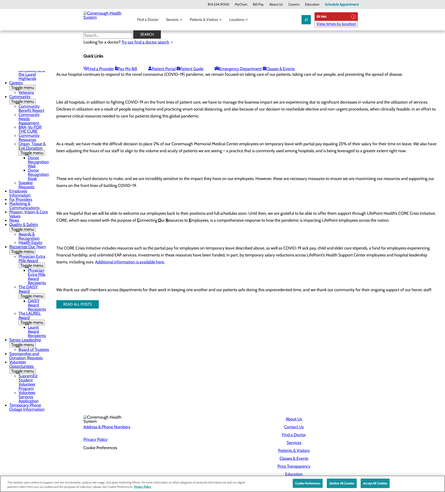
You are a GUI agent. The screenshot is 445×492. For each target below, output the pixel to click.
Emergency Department (240, 68)
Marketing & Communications (24, 205)
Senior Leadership (25, 342)
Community (21, 99)
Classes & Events (280, 68)
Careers (293, 4)
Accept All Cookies (375, 483)
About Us (276, 4)
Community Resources (29, 137)
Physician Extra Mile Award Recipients (37, 276)
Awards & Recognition (29, 236)
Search (147, 34)
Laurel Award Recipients (37, 331)
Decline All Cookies (341, 483)
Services (173, 19)
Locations (237, 19)
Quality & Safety (23, 227)
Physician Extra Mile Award (32, 261)
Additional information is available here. (130, 262)
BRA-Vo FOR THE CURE (30, 129)
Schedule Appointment (342, 4)
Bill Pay (258, 4)
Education (312, 4)
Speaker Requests (26, 184)
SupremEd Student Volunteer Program (28, 382)
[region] (222, 484)
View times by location (336, 23)
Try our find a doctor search (145, 42)
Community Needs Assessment (29, 119)
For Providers (20, 199)
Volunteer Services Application (28, 397)
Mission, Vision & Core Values (28, 214)
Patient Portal (164, 68)
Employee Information (20, 193)
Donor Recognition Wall (38, 162)
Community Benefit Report (31, 108)
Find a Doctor (148, 19)
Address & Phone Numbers (106, 426)
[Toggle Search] (306, 19)
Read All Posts (77, 304)
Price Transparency (293, 466)
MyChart (241, 4)
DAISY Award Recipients (37, 305)
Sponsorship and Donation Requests (26, 355)
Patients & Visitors (204, 19)
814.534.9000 (218, 4)
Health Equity (30, 242)
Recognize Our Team (27, 249)
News (14, 220)
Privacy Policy (95, 439)
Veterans (26, 92)
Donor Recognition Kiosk (38, 174)
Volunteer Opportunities (21, 367)
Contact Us (294, 427)
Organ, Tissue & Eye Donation (32, 148)
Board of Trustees (34, 349)
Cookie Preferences (307, 483)
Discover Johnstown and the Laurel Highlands (32, 72)
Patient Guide (191, 68)
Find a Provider (101, 68)
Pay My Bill (127, 68)
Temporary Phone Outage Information (26, 407)
